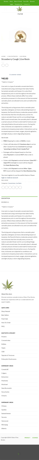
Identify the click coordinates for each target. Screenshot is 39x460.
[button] (9, 9)
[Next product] (3, 65)
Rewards (32, 1)
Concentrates (12, 56)
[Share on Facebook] (6, 187)
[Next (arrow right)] (7, 457)
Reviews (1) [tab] (5, 202)
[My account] (2, 9)
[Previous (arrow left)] (2, 457)
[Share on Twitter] (10, 187)
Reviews (6, 1)
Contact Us (27, 4)
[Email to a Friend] (13, 187)
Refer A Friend (18, 1)
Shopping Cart (18, 4)
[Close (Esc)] (18, 449)
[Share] (13, 449)
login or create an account (9, 177)
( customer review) (15, 74)
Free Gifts (26, 1)
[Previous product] (6, 65)
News (11, 1)
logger (11, 4)
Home (3, 56)
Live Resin (23, 56)
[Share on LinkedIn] (20, 187)
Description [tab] (5, 198)
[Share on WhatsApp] (3, 187)
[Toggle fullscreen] (7, 449)
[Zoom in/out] (2, 449)
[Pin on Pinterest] (16, 187)
